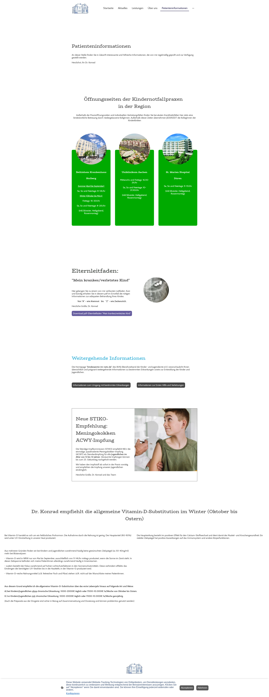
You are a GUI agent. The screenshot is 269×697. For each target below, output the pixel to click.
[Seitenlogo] (80, 8)
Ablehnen (202, 688)
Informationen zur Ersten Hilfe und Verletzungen (161, 385)
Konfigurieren (73, 693)
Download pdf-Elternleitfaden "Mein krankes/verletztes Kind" (102, 313)
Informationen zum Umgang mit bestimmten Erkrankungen (101, 385)
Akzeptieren (187, 688)
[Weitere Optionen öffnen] (193, 8)
